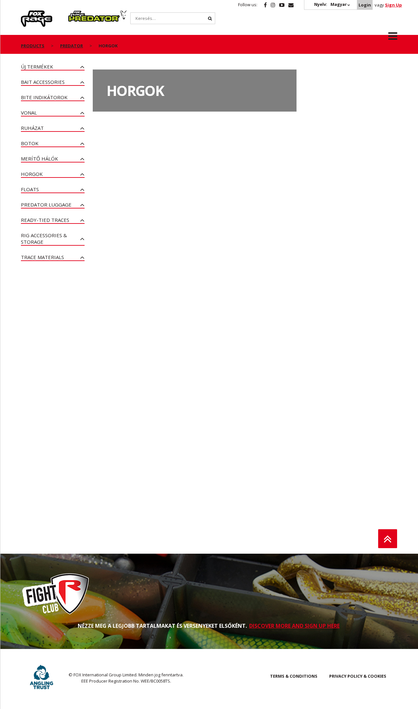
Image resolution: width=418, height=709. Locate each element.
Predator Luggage (46, 204)
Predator (79, 14)
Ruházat (32, 128)
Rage (27, 14)
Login (365, 5)
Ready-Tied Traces (45, 220)
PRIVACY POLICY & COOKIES (357, 676)
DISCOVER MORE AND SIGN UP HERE (294, 625)
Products (32, 46)
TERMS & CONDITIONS (293, 676)
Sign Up (393, 5)
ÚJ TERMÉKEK (37, 66)
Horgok (32, 174)
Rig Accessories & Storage (44, 238)
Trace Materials (42, 257)
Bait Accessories (43, 82)
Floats (30, 189)
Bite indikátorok (44, 97)
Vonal (29, 112)
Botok (30, 143)
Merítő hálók (39, 158)
